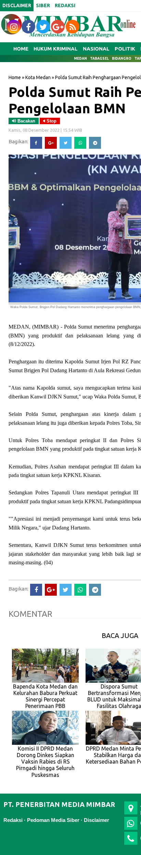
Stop (50, 121)
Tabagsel (99, 58)
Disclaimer (96, 820)
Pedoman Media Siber (53, 820)
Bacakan (25, 121)
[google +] (58, 26)
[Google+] (51, 143)
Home (20, 49)
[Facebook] (36, 143)
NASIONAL (96, 49)
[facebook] (28, 26)
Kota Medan (38, 77)
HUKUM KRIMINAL (56, 49)
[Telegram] (95, 143)
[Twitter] (66, 143)
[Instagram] (14, 26)
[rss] (72, 26)
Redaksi (13, 820)
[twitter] (43, 26)
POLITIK (125, 49)
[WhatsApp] (80, 143)
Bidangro (121, 58)
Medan (80, 58)
